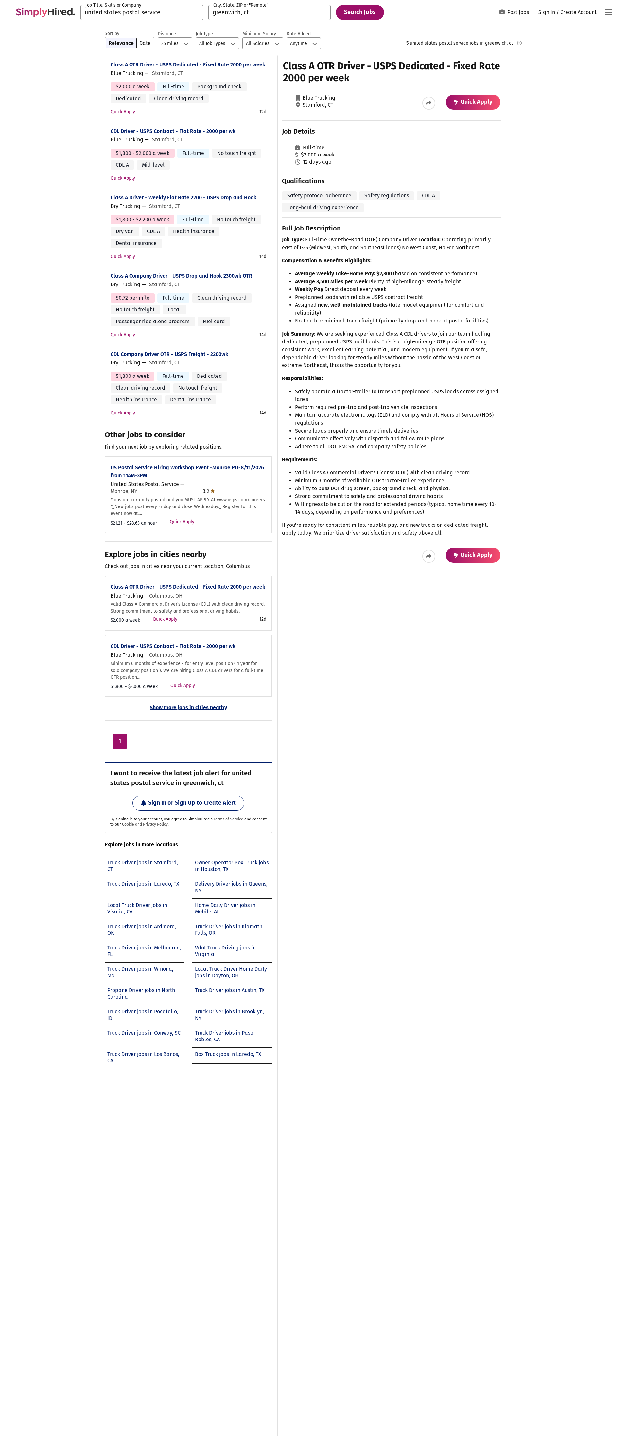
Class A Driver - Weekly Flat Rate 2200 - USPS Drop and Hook (183, 197)
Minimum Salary (259, 34)
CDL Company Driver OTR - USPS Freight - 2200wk (169, 354)
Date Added (299, 34)
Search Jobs (360, 12)
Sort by (112, 33)
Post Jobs (518, 12)
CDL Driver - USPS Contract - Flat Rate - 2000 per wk (173, 131)
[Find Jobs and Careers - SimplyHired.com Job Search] (45, 12)
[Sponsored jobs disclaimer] (519, 43)
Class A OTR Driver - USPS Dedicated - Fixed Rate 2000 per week (188, 65)
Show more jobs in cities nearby (188, 707)
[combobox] (141, 12)
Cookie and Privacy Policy (145, 824)
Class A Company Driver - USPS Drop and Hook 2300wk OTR (181, 276)
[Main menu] (608, 12)
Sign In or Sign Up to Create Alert (192, 802)
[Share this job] (428, 103)
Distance (167, 34)
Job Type (204, 34)
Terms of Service (228, 819)
